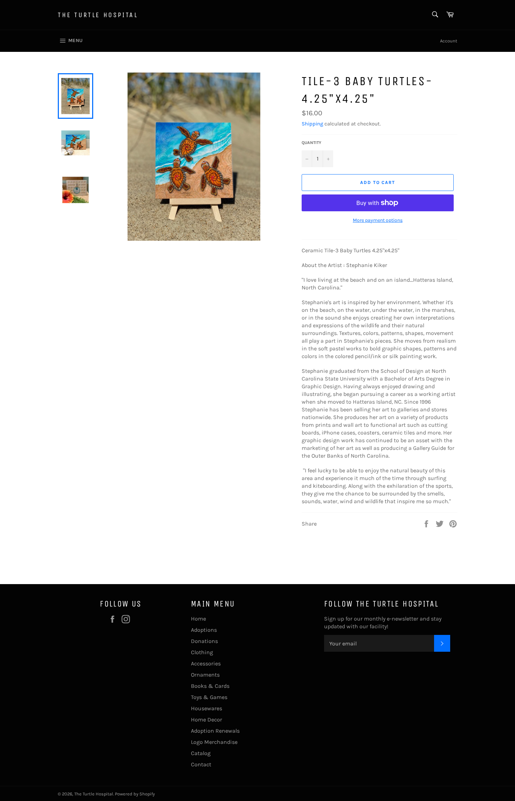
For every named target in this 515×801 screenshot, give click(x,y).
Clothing (202, 652)
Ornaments (205, 674)
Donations (204, 641)
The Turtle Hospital (98, 15)
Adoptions (204, 630)
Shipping (312, 124)
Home (198, 618)
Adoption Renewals (215, 730)
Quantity (311, 142)
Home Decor (206, 719)
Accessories (206, 663)
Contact (201, 764)
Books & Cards (210, 686)
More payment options (378, 220)
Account (448, 40)
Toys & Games (209, 697)
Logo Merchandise (214, 742)
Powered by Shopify (135, 793)
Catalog (201, 753)
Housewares (206, 708)
